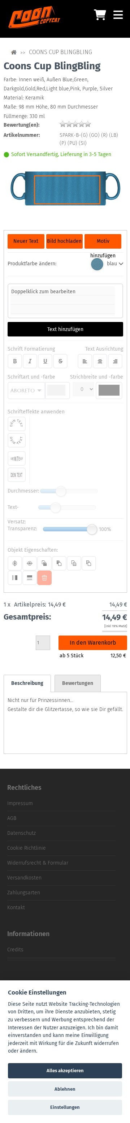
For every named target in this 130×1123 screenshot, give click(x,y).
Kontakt (16, 907)
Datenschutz (21, 833)
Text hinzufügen (65, 329)
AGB (11, 818)
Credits (15, 950)
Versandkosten (24, 878)
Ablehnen (65, 1089)
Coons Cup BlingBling (60, 52)
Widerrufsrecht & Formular (37, 863)
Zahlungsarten (23, 893)
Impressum (20, 803)
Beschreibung (27, 683)
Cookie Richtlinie (26, 848)
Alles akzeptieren (65, 1070)
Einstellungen (65, 1107)
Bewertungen (77, 683)
